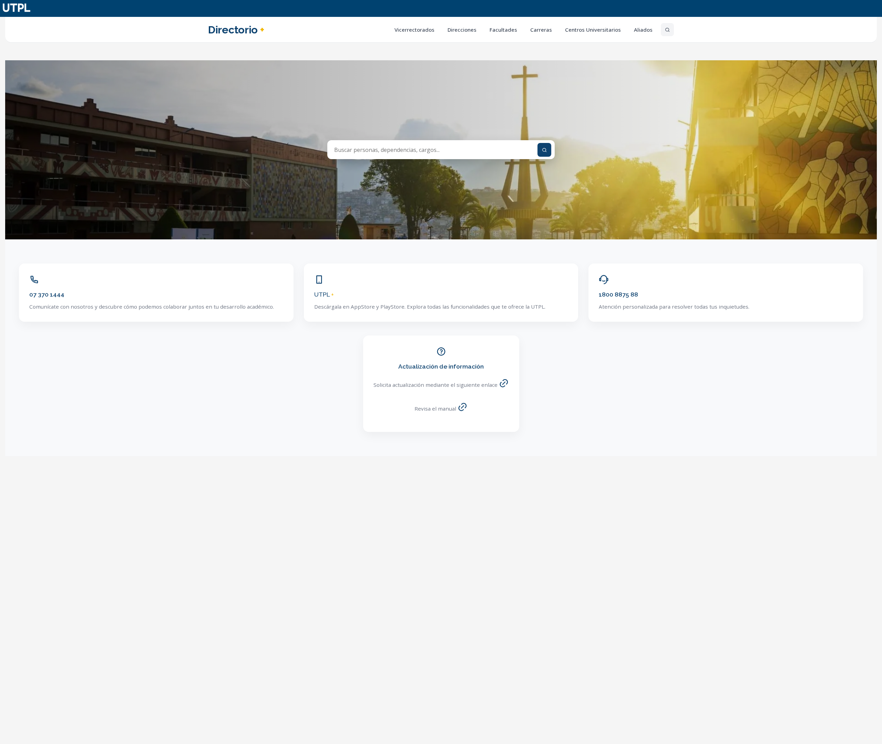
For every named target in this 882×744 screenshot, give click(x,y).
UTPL (324, 294)
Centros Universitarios (593, 29)
